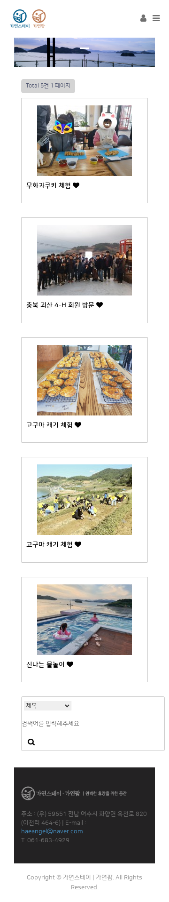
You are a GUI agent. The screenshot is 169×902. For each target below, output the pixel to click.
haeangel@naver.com (52, 831)
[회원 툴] (143, 19)
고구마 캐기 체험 (50, 425)
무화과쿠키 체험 (49, 186)
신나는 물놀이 (46, 665)
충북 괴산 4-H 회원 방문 (61, 305)
